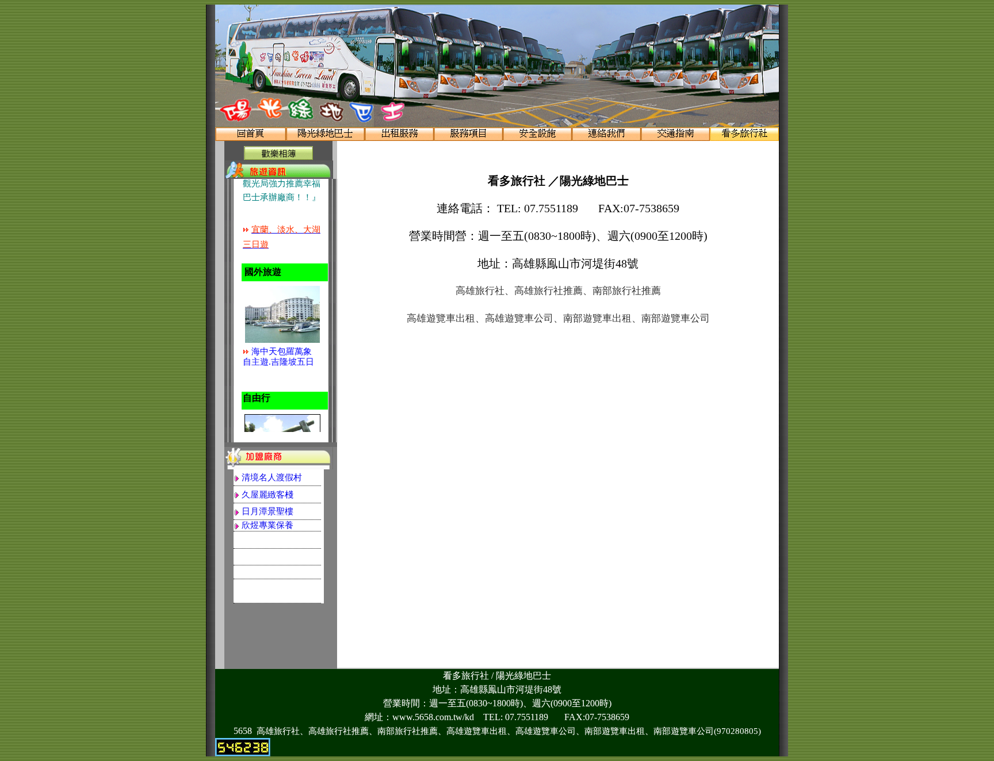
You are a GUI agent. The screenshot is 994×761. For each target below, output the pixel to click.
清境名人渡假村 (272, 477)
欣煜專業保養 (267, 525)
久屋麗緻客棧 (267, 494)
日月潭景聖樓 (267, 511)
